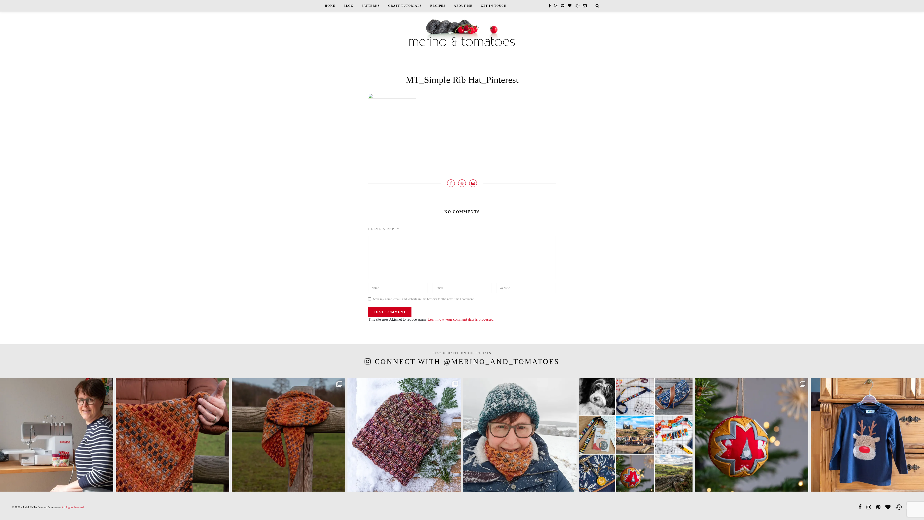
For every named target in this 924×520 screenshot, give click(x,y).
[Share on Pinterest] (462, 183)
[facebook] (550, 6)
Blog (348, 5)
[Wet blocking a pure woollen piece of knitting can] (172, 435)
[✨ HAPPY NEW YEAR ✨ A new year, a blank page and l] (520, 435)
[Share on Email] (473, 183)
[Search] (597, 6)
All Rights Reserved (73, 507)
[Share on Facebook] (451, 183)
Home (330, 5)
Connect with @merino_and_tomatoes (467, 361)
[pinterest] (562, 6)
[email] (585, 6)
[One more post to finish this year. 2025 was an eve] (635, 435)
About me (463, 5)
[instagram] (556, 6)
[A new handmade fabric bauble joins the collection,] (751, 435)
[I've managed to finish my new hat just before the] (404, 435)
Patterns (371, 5)
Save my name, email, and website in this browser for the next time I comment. (424, 299)
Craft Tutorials (405, 5)
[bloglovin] (569, 6)
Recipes (438, 5)
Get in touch (494, 5)
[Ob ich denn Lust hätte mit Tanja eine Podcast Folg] (56, 435)
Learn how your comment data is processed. (461, 319)
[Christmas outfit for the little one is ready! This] (867, 435)
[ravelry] (577, 6)
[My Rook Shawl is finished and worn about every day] (288, 435)
